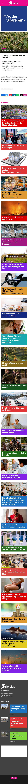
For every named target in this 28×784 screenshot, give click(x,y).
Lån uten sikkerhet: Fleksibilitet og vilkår (11, 477)
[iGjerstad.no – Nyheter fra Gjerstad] (14, 3)
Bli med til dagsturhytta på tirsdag (16, 736)
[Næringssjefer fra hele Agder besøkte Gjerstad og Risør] (14, 561)
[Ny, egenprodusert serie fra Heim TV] (14, 444)
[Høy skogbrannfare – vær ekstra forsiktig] (14, 208)
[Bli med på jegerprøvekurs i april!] (14, 354)
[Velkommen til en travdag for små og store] (4, 706)
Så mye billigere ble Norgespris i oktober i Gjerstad (11, 668)
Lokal (7, 88)
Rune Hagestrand (6, 50)
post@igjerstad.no (8, 696)
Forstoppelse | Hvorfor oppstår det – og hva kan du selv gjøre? (14, 597)
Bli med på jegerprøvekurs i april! (13, 364)
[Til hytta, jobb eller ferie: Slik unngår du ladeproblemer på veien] (14, 280)
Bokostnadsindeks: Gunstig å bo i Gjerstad (13, 620)
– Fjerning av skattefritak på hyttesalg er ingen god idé (13, 267)
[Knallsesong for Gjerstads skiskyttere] (14, 399)
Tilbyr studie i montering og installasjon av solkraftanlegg (14, 644)
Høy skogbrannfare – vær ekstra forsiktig (13, 218)
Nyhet (11, 88)
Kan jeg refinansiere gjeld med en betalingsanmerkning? (13, 170)
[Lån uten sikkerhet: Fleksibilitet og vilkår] (14, 466)
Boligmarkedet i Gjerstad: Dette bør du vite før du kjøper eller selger (13, 123)
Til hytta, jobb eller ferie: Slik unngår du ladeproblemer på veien (12, 291)
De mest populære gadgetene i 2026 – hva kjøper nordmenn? (12, 195)
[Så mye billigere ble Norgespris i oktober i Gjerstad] (14, 657)
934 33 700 (7, 695)
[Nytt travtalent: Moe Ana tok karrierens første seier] (4, 719)
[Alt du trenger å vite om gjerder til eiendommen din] (14, 538)
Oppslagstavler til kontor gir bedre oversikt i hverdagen (12, 242)
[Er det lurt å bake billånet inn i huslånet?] (14, 421)
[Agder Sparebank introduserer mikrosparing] (14, 516)
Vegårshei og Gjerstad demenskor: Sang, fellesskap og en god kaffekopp (11, 339)
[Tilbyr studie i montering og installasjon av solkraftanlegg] (14, 632)
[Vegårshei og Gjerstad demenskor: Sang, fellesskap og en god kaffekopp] (14, 327)
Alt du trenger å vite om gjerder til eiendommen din (13, 548)
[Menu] (2, 2)
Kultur (3, 88)
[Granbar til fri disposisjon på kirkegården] (14, 42)
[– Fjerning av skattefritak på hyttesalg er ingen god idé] (14, 255)
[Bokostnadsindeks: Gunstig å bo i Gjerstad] (14, 610)
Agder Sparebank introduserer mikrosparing (13, 526)
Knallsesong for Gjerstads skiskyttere (13, 409)
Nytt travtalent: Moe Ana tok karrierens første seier (16, 722)
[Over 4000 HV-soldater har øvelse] (14, 376)
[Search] (26, 2)
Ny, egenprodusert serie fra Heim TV (14, 454)
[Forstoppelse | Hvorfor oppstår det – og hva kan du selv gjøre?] (14, 585)
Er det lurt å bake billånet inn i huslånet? (13, 432)
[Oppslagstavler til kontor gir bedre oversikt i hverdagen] (14, 231)
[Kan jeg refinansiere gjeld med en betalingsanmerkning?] (14, 159)
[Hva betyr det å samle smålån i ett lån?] (14, 305)
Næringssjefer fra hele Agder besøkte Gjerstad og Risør (13, 572)
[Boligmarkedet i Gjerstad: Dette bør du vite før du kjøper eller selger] (14, 112)
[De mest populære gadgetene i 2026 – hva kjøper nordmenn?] (14, 183)
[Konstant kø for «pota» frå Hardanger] (14, 136)
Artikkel (4, 48)
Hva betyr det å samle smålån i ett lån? (11, 315)
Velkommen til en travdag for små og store (17, 709)
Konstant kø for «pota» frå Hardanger (13, 147)
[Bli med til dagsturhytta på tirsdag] (4, 734)
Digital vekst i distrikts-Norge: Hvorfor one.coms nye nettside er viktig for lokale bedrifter (13, 501)
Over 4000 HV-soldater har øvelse (14, 387)
